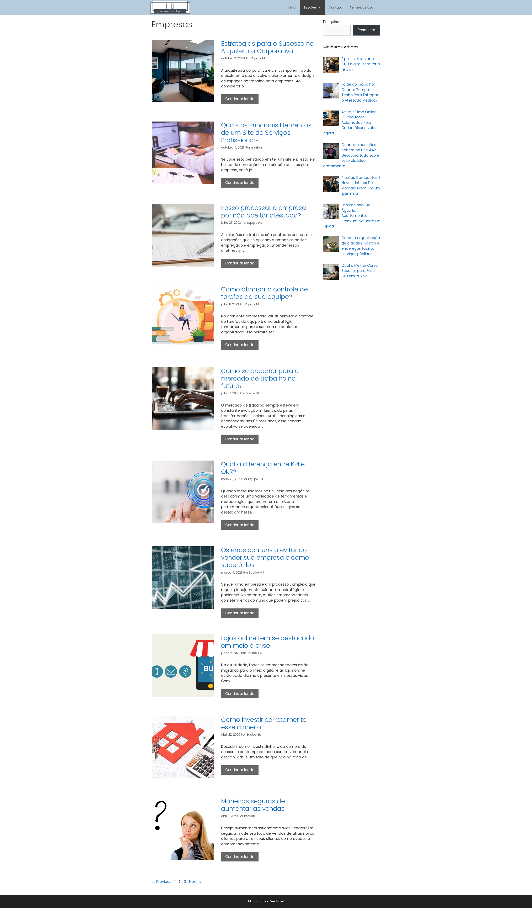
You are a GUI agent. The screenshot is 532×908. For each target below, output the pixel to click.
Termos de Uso (361, 7)
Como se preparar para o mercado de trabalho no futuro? (260, 378)
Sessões (310, 7)
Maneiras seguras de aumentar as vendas (253, 805)
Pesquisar (332, 21)
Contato (335, 7)
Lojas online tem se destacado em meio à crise (267, 642)
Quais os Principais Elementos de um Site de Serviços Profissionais (266, 133)
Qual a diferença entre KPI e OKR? (263, 468)
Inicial (292, 7)
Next (195, 881)
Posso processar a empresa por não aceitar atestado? (263, 211)
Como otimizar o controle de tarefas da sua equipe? (264, 293)
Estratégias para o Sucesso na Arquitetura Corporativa (267, 47)
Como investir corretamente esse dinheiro (264, 723)
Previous (161, 881)
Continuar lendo (242, 100)
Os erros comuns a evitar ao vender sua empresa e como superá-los (265, 557)
